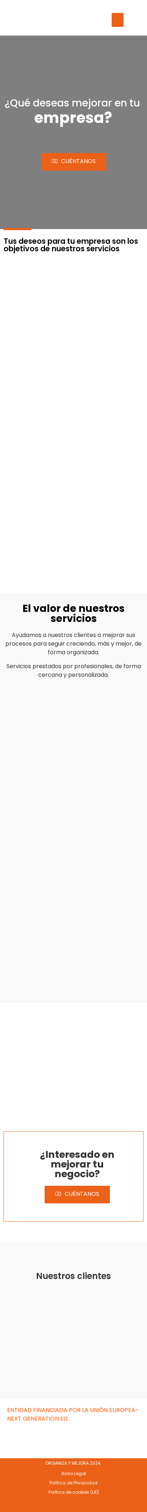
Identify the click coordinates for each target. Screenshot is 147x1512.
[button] (117, 20)
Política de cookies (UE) (74, 1492)
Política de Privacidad (73, 1483)
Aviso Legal (73, 1473)
